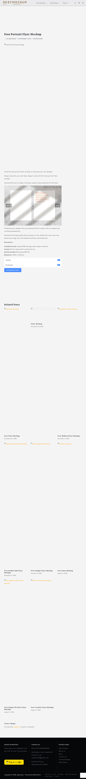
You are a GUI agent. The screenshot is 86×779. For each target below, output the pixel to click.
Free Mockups (40, 3)
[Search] (75, 3)
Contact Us (48, 774)
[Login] (79, 3)
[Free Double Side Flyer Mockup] (16, 505)
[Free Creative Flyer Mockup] (43, 642)
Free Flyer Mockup (12, 436)
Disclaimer (60, 774)
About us (62, 751)
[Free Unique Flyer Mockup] (43, 505)
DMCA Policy (63, 762)
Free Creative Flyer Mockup (42, 707)
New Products (63, 748)
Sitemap (57, 776)
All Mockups (54, 3)
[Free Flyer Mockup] (16, 370)
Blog (60, 754)
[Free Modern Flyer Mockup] (70, 370)
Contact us (63, 757)
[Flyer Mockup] (43, 314)
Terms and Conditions (71, 774)
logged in (16, 727)
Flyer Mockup (39, 38)
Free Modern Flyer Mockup (69, 436)
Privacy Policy (49, 776)
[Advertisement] (43, 18)
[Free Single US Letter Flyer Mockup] (16, 642)
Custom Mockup (64, 759)
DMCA (54, 774)
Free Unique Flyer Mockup (42, 571)
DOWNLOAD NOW (12, 270)
